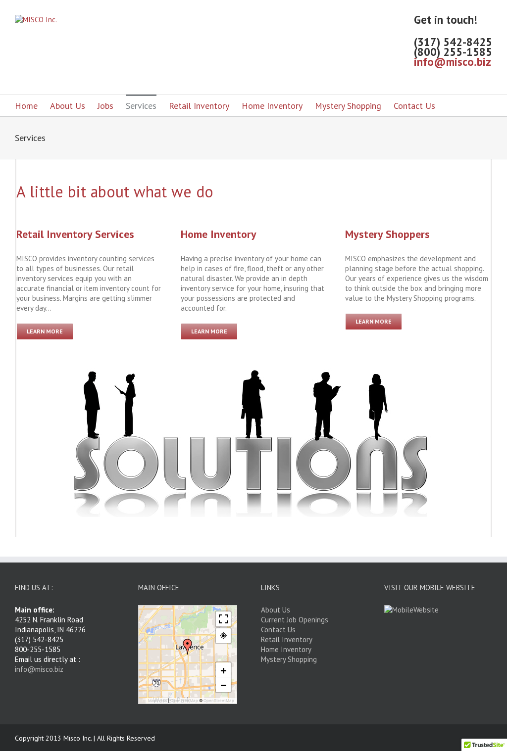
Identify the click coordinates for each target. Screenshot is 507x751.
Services (141, 105)
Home (26, 105)
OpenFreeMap (184, 700)
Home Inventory (272, 105)
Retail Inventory (199, 105)
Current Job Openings (294, 619)
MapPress (157, 700)
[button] (188, 647)
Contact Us (414, 105)
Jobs (105, 105)
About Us (67, 105)
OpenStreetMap (218, 700)
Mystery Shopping (348, 105)
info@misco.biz (452, 62)
